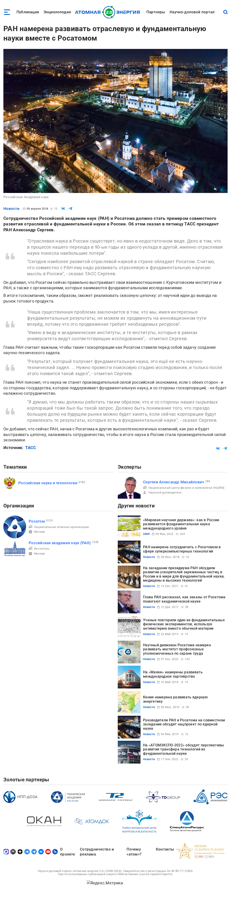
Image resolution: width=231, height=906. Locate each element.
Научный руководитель (165, 492)
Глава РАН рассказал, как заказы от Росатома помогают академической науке (184, 599)
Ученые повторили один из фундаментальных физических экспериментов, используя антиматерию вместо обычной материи (184, 624)
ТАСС (30, 447)
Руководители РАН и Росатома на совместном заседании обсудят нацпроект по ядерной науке (184, 724)
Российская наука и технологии (47, 483)
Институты (41, 548)
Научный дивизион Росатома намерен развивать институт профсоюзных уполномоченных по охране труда (177, 649)
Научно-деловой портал (192, 12)
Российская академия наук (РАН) (60, 543)
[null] (63, 208)
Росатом (37, 521)
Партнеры (155, 12)
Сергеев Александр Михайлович (173, 482)
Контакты (165, 849)
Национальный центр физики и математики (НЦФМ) (186, 487)
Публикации (27, 12)
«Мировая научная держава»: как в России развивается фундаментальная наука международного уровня (181, 524)
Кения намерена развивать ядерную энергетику (175, 699)
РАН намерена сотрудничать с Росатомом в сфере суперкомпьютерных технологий (182, 549)
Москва (39, 531)
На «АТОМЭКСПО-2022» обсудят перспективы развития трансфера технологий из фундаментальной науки (183, 749)
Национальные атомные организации (61, 527)
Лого (108, 12)
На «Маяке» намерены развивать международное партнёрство (173, 674)
